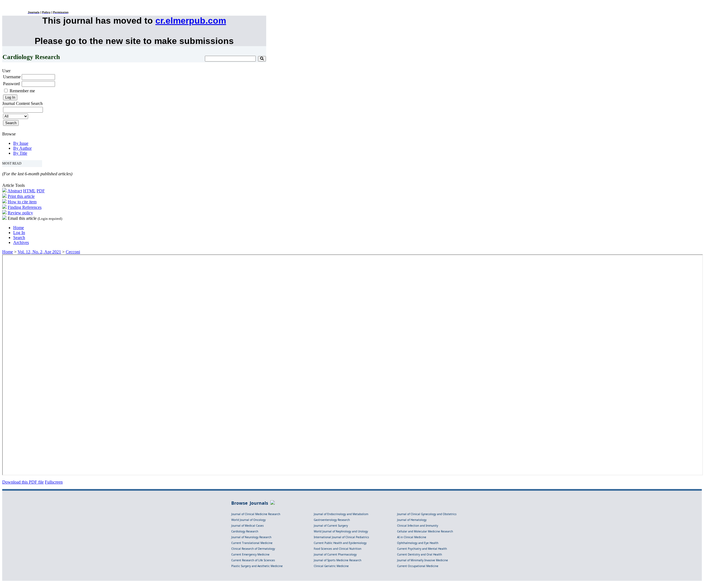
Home (18, 227)
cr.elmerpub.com (190, 21)
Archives (21, 242)
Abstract (14, 190)
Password (11, 83)
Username (12, 76)
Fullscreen (54, 482)
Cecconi (73, 251)
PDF (41, 190)
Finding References (25, 207)
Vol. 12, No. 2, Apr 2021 (39, 251)
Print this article (21, 196)
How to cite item (22, 201)
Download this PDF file (23, 482)
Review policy (20, 212)
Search (19, 237)
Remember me (22, 90)
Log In (19, 232)
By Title (20, 153)
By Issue (20, 143)
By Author (22, 148)
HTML (29, 190)
